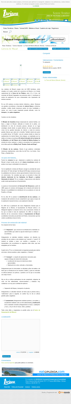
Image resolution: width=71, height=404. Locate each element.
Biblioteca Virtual (34, 28)
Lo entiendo (36, 6)
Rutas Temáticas (8, 28)
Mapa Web (7, 387)
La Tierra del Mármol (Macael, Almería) (33, 45)
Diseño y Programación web (49, 392)
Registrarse (55, 28)
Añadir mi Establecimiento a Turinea (38, 48)
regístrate (12, 362)
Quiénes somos (36, 387)
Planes (16, 28)
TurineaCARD (24, 28)
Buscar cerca (6, 356)
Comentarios (46, 72)
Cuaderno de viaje (45, 28)
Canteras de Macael (50, 45)
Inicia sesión (4, 362)
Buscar (5, 32)
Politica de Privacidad (17, 387)
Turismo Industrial (17, 45)
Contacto (27, 387)
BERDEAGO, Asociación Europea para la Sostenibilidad (51, 379)
